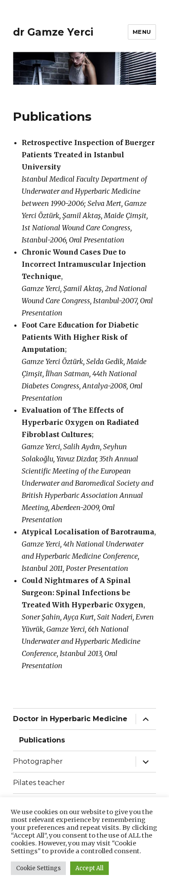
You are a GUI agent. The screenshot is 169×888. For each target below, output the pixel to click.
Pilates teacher (39, 783)
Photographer (38, 761)
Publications (42, 740)
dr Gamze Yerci (53, 32)
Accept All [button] (89, 868)
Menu (142, 31)
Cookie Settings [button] (38, 868)
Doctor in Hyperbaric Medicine (70, 719)
